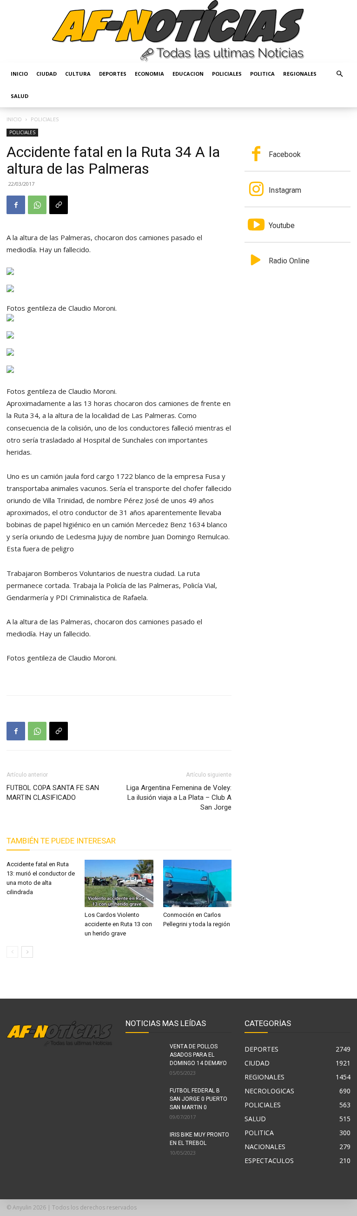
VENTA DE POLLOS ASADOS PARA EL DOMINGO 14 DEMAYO (198, 1054)
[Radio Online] (256, 261)
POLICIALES (227, 73)
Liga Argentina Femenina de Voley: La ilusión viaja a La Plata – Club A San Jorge (178, 797)
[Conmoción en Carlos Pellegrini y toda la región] (197, 883)
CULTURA (78, 73)
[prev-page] (12, 952)
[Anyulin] (178, 31)
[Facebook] (16, 205)
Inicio (19, 73)
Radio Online (289, 260)
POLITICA (262, 73)
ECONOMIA (149, 73)
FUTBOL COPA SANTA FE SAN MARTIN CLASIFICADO (53, 793)
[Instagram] (256, 190)
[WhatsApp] (37, 205)
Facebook (285, 154)
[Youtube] (256, 225)
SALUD (19, 95)
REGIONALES (300, 73)
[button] (339, 74)
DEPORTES (112, 73)
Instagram (285, 190)
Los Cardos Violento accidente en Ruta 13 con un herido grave (118, 924)
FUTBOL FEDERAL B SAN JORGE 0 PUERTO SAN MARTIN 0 (198, 1099)
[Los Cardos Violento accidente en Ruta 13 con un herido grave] (119, 883)
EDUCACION (188, 73)
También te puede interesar (61, 840)
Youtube (282, 225)
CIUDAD (46, 73)
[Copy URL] (58, 205)
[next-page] (27, 952)
